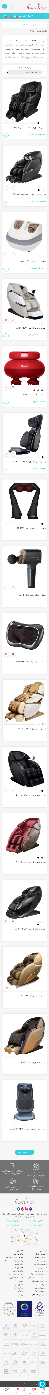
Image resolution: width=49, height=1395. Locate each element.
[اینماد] (40, 1309)
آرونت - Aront (28, 24)
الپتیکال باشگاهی (38, 1294)
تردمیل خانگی (40, 1254)
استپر (21, 1281)
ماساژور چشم (18, 1267)
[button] (6, 120)
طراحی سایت (36, 1384)
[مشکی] (38, 123)
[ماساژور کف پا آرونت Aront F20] (24, 234)
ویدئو (21, 1294)
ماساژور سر (19, 1264)
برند (38, 24)
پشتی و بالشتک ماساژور (13, 1260)
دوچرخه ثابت (40, 1271)
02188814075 (36, 1221)
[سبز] (38, 390)
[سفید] (42, 123)
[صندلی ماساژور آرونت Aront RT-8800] (24, 902)
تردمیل (42, 1250)
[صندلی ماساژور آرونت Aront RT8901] (24, 301)
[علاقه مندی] (13, 120)
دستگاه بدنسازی (16, 1277)
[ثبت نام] (4, 6)
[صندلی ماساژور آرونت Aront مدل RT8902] (25, 167)
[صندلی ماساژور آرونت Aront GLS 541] (24, 769)
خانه (44, 24)
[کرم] (42, 323)
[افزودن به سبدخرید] (6, 135)
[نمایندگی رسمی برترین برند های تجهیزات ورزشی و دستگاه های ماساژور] (24, 1349)
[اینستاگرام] (30, 1209)
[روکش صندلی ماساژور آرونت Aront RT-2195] (25, 435)
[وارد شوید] (11, 6)
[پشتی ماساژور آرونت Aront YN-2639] (24, 635)
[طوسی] (43, 724)
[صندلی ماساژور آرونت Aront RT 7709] (24, 835)
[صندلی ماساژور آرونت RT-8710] (25, 969)
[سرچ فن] (9, 1309)
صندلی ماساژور (39, 1264)
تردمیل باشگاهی (39, 1257)
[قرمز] (34, 390)
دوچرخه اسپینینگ (38, 1281)
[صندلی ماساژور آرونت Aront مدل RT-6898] (24, 101)
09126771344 (13, 1225)
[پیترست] (22, 1209)
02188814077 (29, 16)
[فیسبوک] (18, 1209)
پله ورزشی (19, 1284)
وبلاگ (20, 1291)
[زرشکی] (42, 858)
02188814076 (13, 1221)
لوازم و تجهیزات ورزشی (14, 1274)
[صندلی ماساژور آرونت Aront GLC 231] (25, 702)
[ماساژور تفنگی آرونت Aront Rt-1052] (24, 568)
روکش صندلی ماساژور (14, 1257)
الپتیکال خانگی (39, 1291)
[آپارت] (26, 1209)
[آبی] (42, 390)
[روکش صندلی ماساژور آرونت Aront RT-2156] (24, 1102)
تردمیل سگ (40, 1260)
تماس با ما (18, 1288)
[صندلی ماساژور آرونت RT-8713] (24, 1036)
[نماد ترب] (24, 1309)
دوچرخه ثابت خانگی (37, 1274)
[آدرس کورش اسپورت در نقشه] (24, 1237)
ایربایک (42, 1284)
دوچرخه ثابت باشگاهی (36, 1277)
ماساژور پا (41, 1267)
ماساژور (20, 1250)
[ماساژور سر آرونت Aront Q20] (24, 368)
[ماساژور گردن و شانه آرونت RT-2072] (24, 501)
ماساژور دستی (17, 1271)
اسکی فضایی (40, 1288)
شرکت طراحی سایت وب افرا (18, 1384)
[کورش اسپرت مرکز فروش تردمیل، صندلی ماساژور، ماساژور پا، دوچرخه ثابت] (37, 6)
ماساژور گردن (18, 1254)
